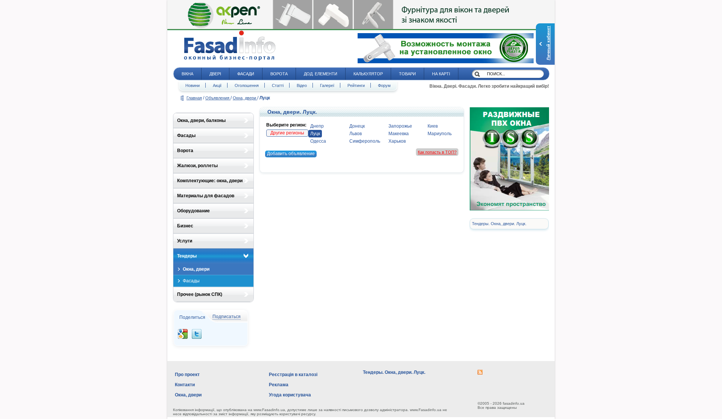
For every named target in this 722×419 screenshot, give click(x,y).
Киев (433, 126)
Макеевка (398, 133)
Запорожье (400, 126)
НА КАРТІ (441, 74)
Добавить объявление (291, 153)
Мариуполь (440, 133)
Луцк (315, 133)
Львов (355, 133)
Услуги (184, 241)
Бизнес (185, 226)
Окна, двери (245, 98)
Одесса (318, 141)
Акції (217, 85)
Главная (194, 98)
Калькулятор (368, 74)
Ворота (279, 74)
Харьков (397, 141)
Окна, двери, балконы (201, 120)
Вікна (187, 74)
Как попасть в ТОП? (437, 152)
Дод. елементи (320, 74)
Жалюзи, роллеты (197, 165)
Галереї (327, 85)
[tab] (213, 120)
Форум (384, 85)
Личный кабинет (548, 43)
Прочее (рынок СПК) (199, 294)
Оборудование (193, 210)
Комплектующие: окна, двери (210, 180)
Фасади (245, 74)
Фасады (186, 135)
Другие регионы (287, 133)
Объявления (218, 98)
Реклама (278, 384)
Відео (302, 85)
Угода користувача (290, 395)
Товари (407, 74)
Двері (215, 74)
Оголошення (247, 85)
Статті (278, 85)
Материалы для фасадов (205, 195)
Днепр (317, 126)
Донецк (357, 126)
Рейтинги (356, 85)
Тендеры (187, 256)
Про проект (187, 374)
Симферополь (364, 141)
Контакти (185, 384)
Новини (192, 85)
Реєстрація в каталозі (293, 374)
